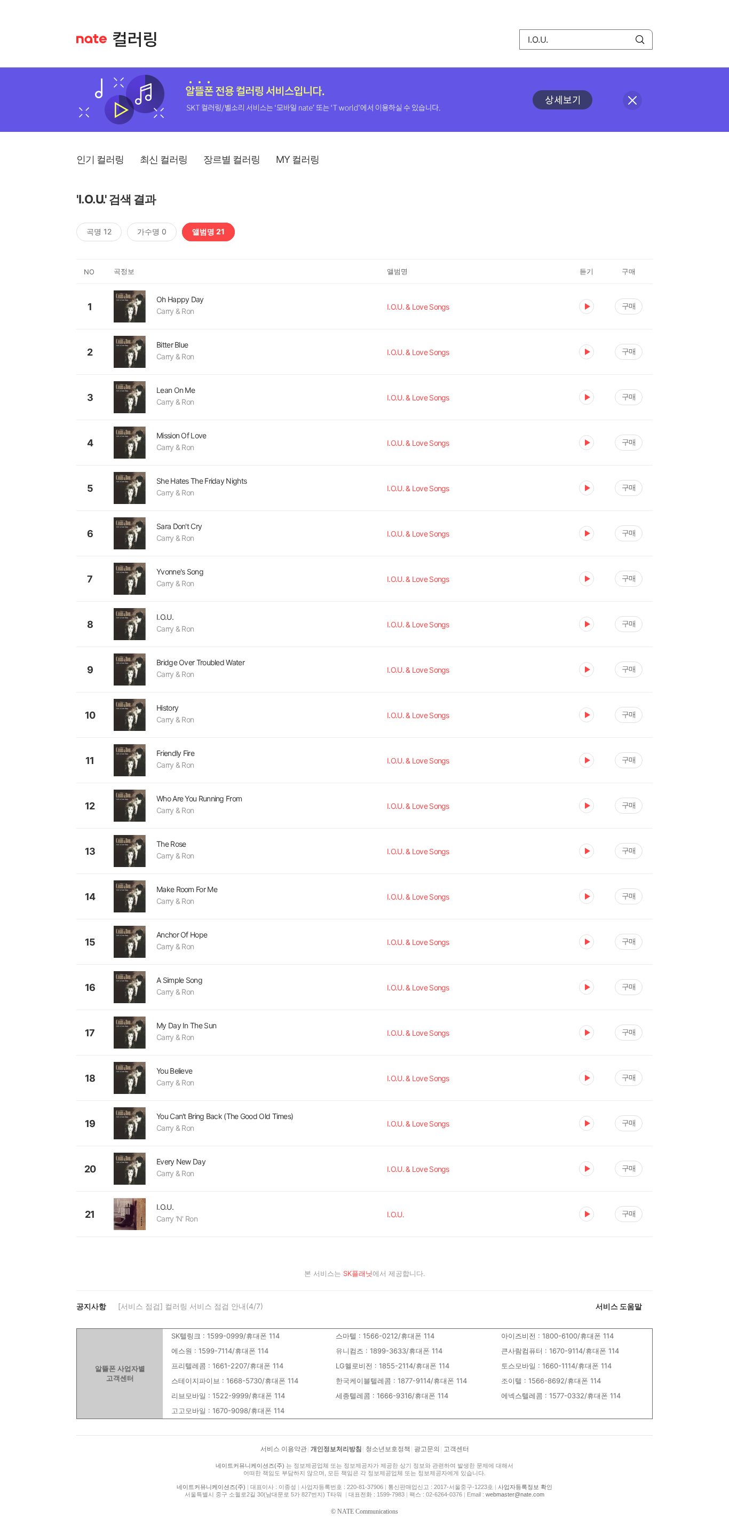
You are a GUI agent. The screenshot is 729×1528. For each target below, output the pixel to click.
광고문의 (427, 1449)
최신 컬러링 (163, 159)
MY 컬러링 (297, 159)
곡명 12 (99, 231)
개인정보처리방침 (336, 1449)
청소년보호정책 (388, 1449)
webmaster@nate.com (515, 1494)
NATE (91, 38)
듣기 (586, 306)
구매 (629, 305)
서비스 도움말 (619, 1306)
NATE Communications (367, 1511)
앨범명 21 (208, 231)
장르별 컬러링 (231, 159)
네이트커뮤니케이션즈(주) (250, 1465)
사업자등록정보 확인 (525, 1487)
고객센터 (456, 1449)
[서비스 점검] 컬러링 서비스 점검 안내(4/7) (190, 1306)
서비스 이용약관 (283, 1449)
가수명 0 (152, 231)
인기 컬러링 (100, 159)
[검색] (640, 39)
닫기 (632, 100)
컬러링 (140, 39)
